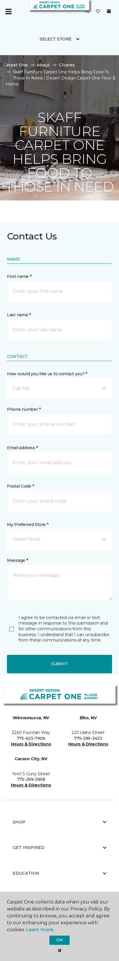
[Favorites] (97, 11)
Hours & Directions (31, 744)
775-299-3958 (31, 779)
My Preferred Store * (27, 525)
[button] (87, 11)
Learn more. (40, 929)
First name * (19, 276)
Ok (59, 940)
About (43, 65)
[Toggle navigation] (8, 11)
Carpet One (15, 65)
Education (26, 873)
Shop (19, 822)
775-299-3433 (88, 738)
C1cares (67, 65)
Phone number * (24, 409)
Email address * (22, 448)
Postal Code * (20, 486)
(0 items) (109, 11)
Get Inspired (28, 847)
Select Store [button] (56, 39)
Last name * (19, 315)
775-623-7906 (31, 738)
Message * (17, 560)
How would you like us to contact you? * (47, 374)
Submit (59, 663)
